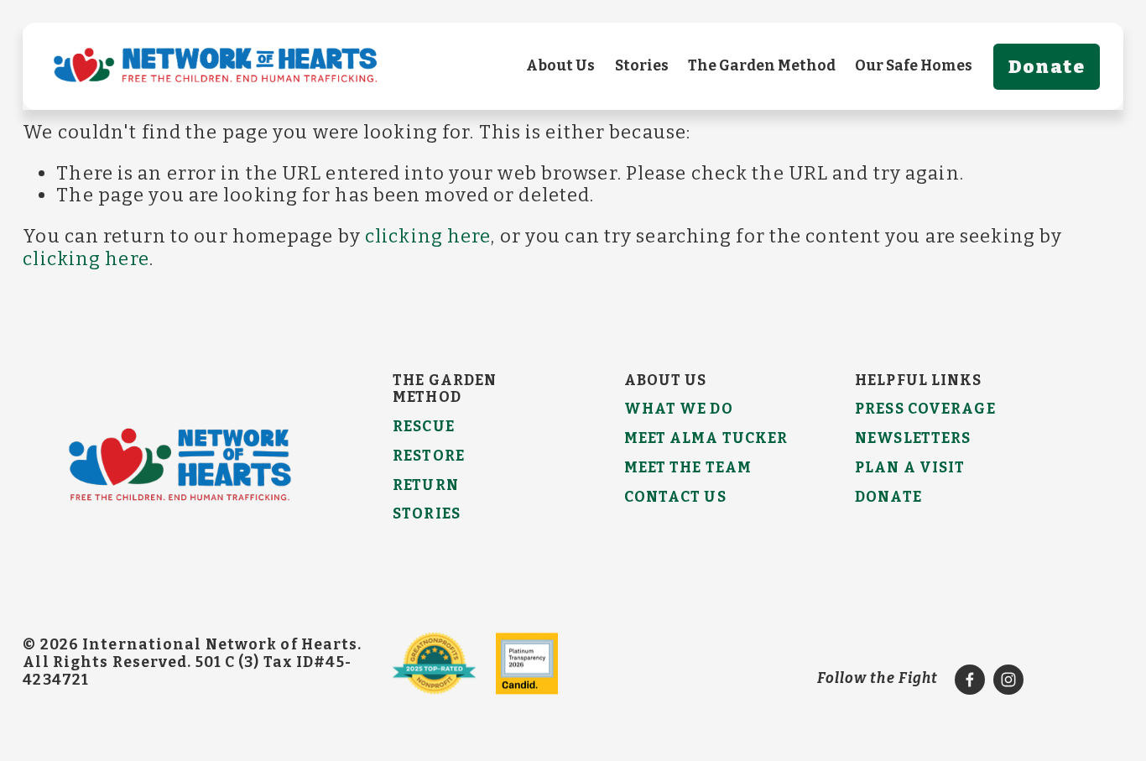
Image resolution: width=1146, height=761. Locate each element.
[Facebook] (970, 680)
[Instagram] (1008, 680)
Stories (642, 66)
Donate (1046, 66)
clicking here (428, 236)
